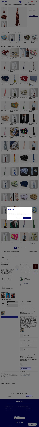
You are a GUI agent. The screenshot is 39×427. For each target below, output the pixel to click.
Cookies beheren (19, 217)
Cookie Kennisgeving (20, 213)
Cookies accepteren (27, 217)
